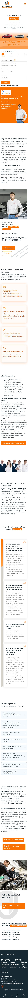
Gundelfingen (5, 964)
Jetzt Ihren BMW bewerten (13, 840)
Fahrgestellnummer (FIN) (8, 60)
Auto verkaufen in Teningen (10, 937)
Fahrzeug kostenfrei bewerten (11, 426)
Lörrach (23, 964)
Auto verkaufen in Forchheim (10, 932)
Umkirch (3, 967)
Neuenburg (13, 966)
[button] (15, 715)
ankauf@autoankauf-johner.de (9, 104)
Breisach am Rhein (6, 961)
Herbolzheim (15, 964)
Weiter (5, 82)
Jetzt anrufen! (8, 248)
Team (24, 996)
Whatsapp (5, 996)
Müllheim (4, 966)
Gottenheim (23, 962)
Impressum (7, 989)
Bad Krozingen (5, 959)
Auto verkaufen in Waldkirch (10, 939)
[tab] (15, 715)
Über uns (7, 253)
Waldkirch (13, 967)
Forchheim (4, 962)
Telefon (18, 996)
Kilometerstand (5, 75)
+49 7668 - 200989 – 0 (7, 106)
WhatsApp (5, 108)
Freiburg (12, 962)
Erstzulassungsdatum (6, 68)
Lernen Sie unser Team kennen (13, 443)
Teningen (22, 966)
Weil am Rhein (23, 967)
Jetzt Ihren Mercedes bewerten (11, 847)
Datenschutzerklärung (17, 989)
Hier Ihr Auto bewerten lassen (11, 906)
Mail (12, 996)
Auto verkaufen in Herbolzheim (11, 934)
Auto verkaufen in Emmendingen (11, 930)
